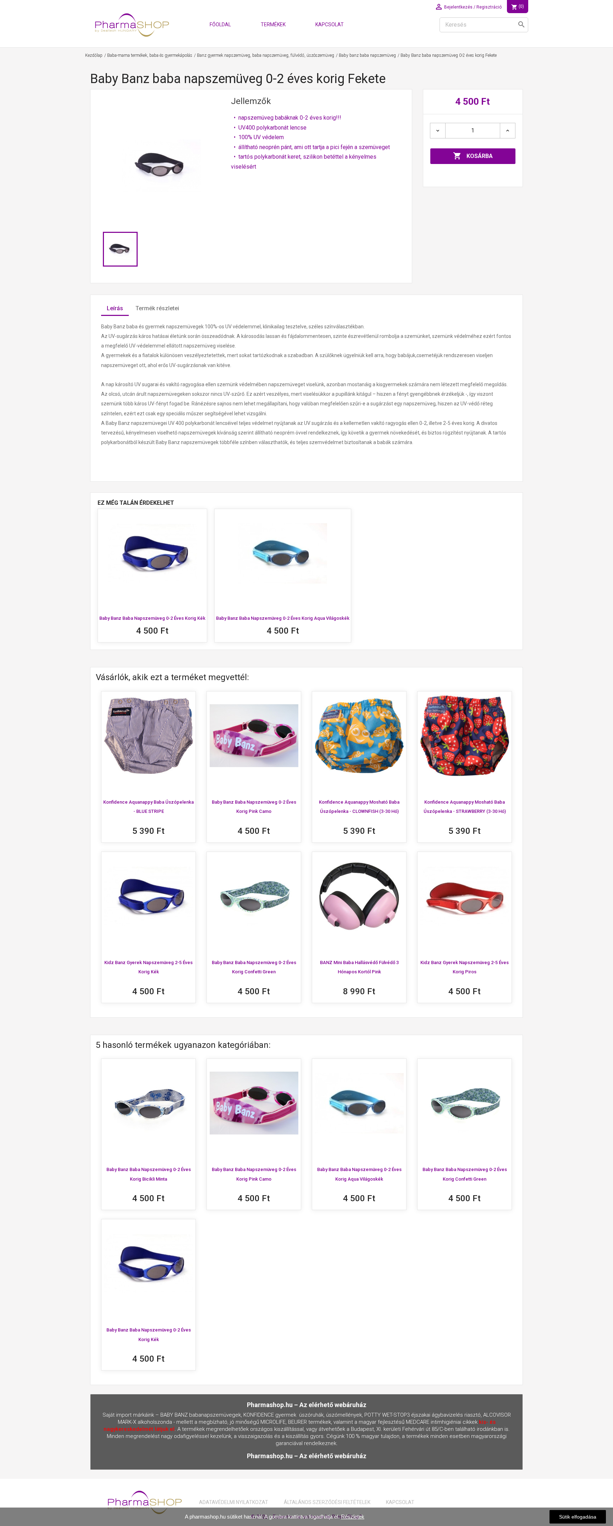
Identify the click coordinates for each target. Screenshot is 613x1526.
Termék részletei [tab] (157, 308)
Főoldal (220, 24)
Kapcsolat (329, 24)
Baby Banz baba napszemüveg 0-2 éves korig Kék (152, 618)
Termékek (273, 24)
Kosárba (473, 156)
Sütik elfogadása (577, 1517)
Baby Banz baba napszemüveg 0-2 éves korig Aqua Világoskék (282, 618)
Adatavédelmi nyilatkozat (233, 1502)
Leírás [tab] (115, 308)
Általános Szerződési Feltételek (327, 1502)
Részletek (352, 1517)
